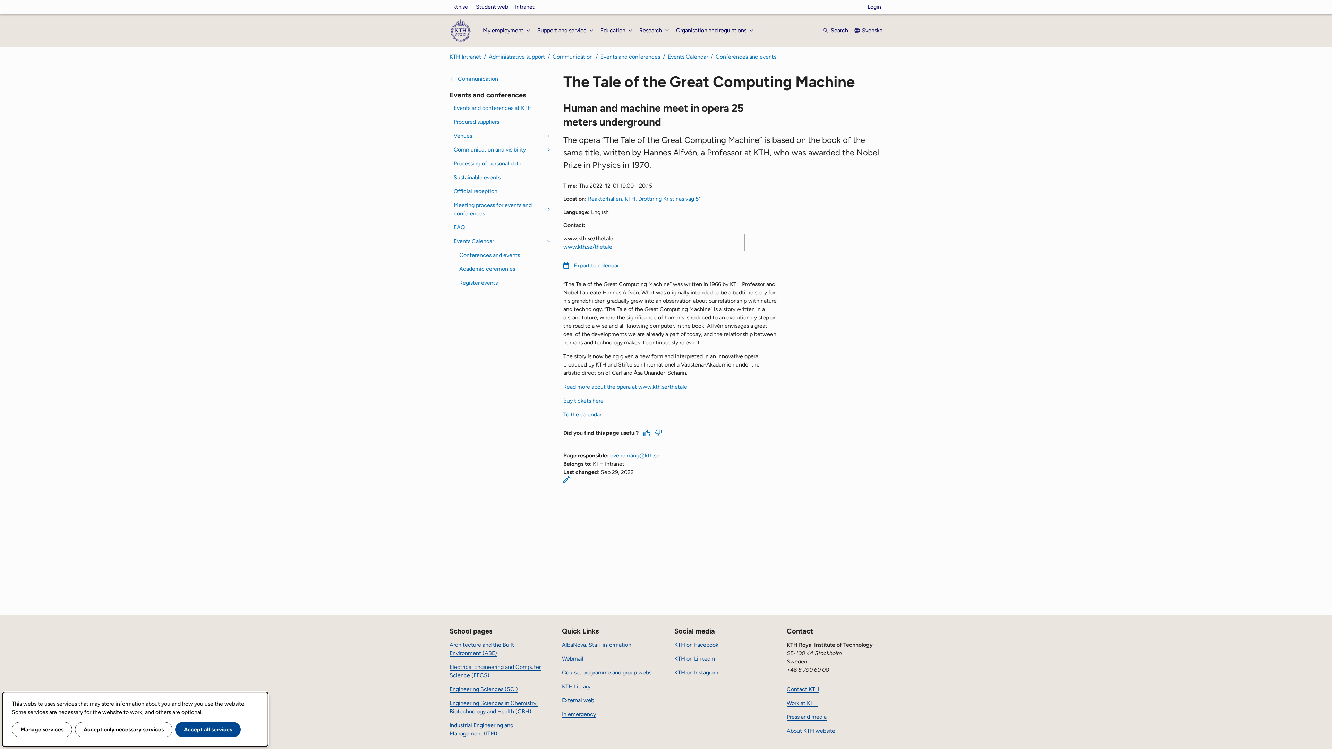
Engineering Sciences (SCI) (484, 689)
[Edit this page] (566, 479)
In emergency (579, 714)
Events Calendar (688, 56)
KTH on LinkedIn (694, 658)
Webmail (572, 658)
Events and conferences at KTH (493, 108)
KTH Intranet (465, 56)
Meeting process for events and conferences (493, 209)
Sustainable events (477, 177)
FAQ (459, 227)
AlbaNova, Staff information (596, 645)
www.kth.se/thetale (587, 246)
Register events (478, 282)
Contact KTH (803, 689)
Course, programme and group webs (606, 672)
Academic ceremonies (487, 269)
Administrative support (517, 56)
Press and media (807, 717)
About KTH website (811, 731)
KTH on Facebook (696, 645)
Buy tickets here (583, 400)
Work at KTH (802, 703)
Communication (573, 56)
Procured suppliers (476, 122)
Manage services (41, 729)
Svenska (872, 30)
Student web (492, 6)
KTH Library (576, 686)
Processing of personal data (487, 163)
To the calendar (582, 414)
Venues (463, 135)
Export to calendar (596, 265)
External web (578, 700)
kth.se (460, 6)
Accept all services (208, 729)
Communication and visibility (490, 149)
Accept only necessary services (124, 729)
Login (874, 6)
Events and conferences (630, 56)
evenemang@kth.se (634, 455)
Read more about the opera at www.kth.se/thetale (625, 387)
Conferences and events (746, 56)
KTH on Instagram (696, 672)
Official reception (475, 191)
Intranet (525, 6)
